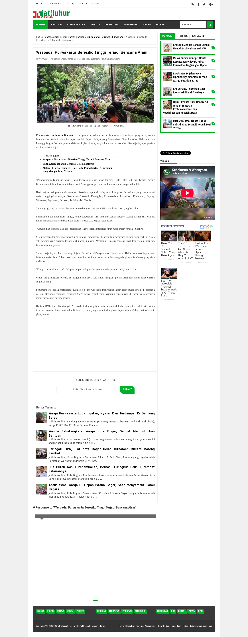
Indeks (160, 24)
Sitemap (96, 3)
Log (210, 626)
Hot (173, 611)
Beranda (40, 3)
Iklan (166, 626)
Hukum (40, 611)
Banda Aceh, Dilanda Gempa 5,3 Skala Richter (68, 163)
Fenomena (114, 611)
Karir (160, 626)
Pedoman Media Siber (146, 626)
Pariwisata (130, 24)
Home (41, 24)
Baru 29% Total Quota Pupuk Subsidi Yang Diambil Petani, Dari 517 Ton (192, 124)
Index (185, 626)
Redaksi (130, 626)
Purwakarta (55, 3)
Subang (70, 3)
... (102, 425)
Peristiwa (111, 24)
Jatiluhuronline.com (62, 135)
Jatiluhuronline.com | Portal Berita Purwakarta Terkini (82, 626)
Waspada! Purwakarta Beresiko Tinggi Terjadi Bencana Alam (77, 159)
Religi (147, 24)
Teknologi (140, 611)
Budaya (60, 611)
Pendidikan (162, 611)
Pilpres (80, 611)
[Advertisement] (95, 346)
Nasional (86, 59)
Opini (200, 611)
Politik (95, 24)
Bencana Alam (60, 59)
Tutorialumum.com (198, 626)
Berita (55, 24)
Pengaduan (176, 626)
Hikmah (181, 611)
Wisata (192, 611)
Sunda (70, 611)
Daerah (83, 3)
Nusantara (95, 59)
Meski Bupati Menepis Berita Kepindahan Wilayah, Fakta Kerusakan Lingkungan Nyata (190, 62)
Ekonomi (101, 611)
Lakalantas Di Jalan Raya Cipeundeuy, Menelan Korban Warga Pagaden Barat (190, 77)
